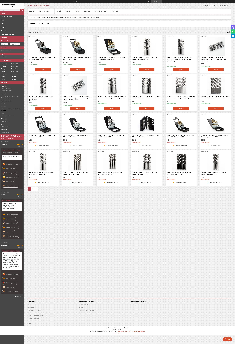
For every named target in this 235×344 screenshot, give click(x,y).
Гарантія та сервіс (33, 318)
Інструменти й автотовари (52, 17)
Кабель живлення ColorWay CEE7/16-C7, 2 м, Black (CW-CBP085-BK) (11, 266)
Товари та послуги (6, 16)
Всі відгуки (18, 296)
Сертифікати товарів (138, 305)
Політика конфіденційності (36, 315)
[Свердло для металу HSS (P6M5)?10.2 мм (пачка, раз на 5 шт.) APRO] (43, 161)
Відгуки (3, 23)
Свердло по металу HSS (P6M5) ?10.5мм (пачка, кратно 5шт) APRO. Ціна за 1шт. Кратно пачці (213, 59)
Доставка (4, 31)
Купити (43, 69)
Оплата (3, 27)
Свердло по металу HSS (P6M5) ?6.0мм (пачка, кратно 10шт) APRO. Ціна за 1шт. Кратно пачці (181, 97)
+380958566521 (84, 307)
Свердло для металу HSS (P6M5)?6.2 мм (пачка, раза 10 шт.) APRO (179, 173)
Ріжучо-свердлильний (75, 17)
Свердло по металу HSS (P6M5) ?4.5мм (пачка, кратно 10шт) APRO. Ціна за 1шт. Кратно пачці (146, 97)
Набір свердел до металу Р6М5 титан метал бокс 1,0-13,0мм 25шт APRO (77, 58)
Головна (32, 11)
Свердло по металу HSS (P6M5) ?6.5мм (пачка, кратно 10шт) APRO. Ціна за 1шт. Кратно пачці (215, 97)
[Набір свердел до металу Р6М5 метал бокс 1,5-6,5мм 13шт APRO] (77, 124)
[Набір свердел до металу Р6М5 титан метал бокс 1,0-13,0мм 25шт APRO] (77, 46)
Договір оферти (32, 313)
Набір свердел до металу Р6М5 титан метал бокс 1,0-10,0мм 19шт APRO (180, 136)
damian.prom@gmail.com (8, 116)
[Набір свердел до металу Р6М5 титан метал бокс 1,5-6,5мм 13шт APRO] (215, 124)
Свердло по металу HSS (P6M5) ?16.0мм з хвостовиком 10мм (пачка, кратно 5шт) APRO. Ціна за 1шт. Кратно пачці (77, 98)
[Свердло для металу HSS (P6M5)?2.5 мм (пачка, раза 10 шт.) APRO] (77, 161)
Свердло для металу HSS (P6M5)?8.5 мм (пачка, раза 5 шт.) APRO (213, 173)
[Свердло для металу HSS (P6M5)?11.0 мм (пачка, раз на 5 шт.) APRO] (146, 46)
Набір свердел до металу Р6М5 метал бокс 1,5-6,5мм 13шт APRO (76, 136)
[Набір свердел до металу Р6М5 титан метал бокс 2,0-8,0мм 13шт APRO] (112, 46)
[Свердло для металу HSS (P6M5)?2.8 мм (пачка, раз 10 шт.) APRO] (146, 161)
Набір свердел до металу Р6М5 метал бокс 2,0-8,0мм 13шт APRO (111, 136)
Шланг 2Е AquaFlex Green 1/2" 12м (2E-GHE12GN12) (11, 157)
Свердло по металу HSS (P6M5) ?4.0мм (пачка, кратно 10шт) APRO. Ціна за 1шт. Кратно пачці (112, 97)
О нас (29, 323)
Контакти (115, 11)
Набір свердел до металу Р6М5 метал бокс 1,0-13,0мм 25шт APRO (42, 58)
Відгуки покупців (33, 321)
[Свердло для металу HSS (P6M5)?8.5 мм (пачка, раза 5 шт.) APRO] (215, 161)
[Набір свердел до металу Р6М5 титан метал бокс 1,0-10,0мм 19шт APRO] (181, 124)
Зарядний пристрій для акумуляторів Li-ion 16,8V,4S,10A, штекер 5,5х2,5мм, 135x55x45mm (10, 206)
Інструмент (64, 17)
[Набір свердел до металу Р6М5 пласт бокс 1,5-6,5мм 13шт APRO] (146, 124)
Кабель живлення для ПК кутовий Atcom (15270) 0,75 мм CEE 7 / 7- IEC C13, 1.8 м (11, 255)
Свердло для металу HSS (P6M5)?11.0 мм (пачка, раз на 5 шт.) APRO (145, 58)
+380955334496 (84, 305)
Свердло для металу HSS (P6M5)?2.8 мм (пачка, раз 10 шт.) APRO (144, 173)
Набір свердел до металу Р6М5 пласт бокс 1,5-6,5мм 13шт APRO (145, 136)
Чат (229, 339)
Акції (2, 20)
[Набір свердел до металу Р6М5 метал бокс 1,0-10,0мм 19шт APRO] (43, 124)
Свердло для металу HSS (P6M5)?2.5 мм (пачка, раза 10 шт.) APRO (75, 173)
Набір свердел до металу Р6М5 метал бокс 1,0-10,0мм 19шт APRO (42, 136)
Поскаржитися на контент (123, 331)
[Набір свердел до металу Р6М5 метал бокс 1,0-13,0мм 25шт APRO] (43, 46)
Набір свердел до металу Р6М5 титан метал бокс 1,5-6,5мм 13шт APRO (215, 136)
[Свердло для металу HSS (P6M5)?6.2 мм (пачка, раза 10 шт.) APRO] (181, 161)
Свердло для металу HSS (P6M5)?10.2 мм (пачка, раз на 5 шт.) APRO (41, 173)
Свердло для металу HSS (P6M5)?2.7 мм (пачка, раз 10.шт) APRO (110, 173)
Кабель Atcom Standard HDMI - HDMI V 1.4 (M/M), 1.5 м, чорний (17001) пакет (11, 261)
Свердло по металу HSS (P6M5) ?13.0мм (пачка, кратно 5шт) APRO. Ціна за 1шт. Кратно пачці (41, 98)
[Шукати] (22, 10)
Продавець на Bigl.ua (117, 329)
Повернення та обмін (7, 34)
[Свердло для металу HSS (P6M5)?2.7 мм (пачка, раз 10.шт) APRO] (112, 161)
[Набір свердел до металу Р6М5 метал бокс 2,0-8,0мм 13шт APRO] (112, 124)
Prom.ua (126, 328)
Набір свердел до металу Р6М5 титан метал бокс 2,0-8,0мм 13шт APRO (111, 58)
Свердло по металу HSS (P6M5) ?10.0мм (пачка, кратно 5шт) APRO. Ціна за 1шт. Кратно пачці (179, 59)
